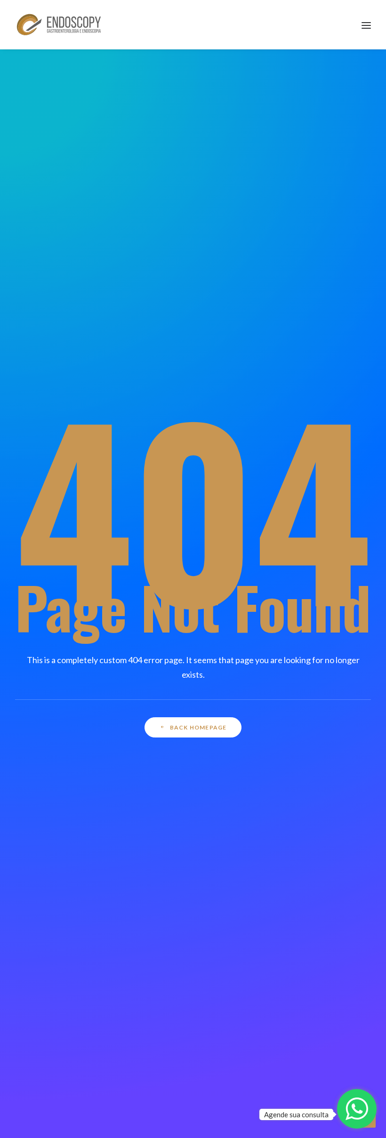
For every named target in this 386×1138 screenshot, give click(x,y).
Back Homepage (198, 727)
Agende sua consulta (296, 1114)
